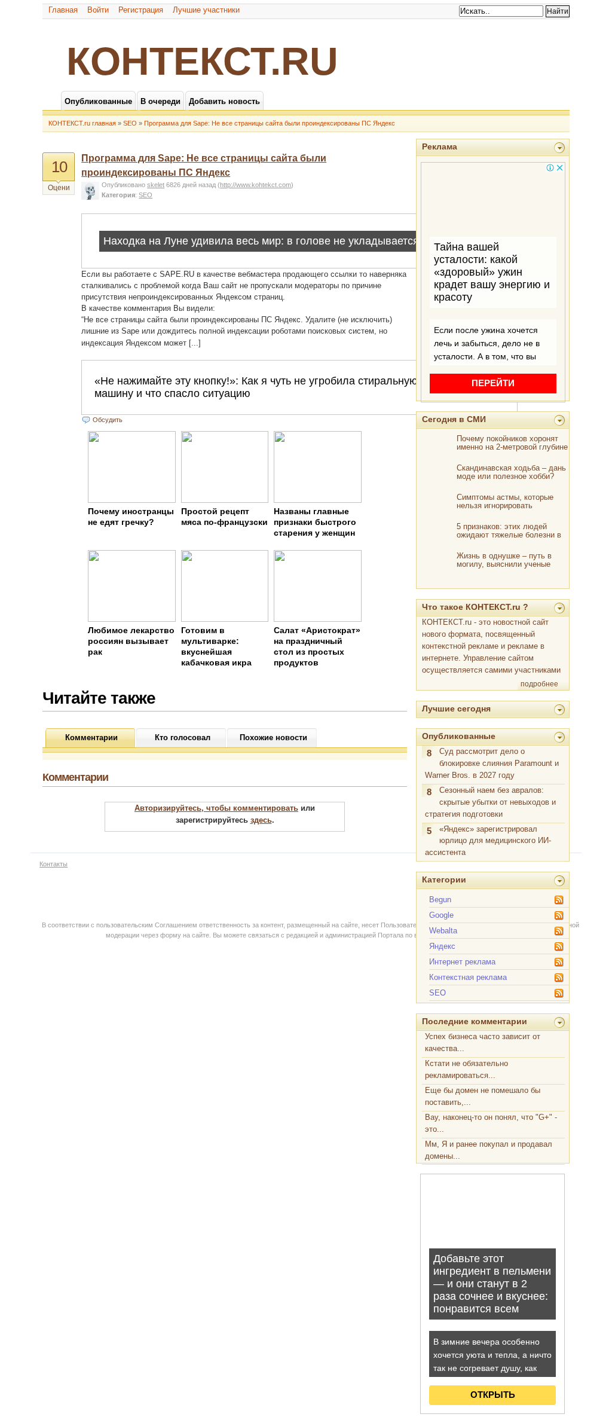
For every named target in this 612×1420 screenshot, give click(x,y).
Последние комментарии (474, 1021)
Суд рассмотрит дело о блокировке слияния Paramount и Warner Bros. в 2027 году (492, 763)
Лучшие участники (206, 9)
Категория (118, 195)
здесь (261, 820)
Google (441, 915)
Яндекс (442, 946)
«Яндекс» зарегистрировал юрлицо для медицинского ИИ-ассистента (488, 840)
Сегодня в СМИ (454, 419)
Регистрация (140, 9)
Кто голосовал (182, 737)
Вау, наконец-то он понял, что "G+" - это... (491, 1123)
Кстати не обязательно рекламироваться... (466, 1069)
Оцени (59, 188)
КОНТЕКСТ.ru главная (82, 123)
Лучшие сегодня (456, 708)
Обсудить (108, 419)
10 (59, 167)
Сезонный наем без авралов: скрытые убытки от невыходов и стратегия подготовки (490, 802)
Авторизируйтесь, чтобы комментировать (216, 808)
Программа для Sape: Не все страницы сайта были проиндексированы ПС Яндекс (269, 123)
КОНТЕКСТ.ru (202, 61)
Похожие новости (273, 737)
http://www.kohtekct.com (255, 184)
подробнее (539, 684)
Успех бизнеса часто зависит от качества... (482, 1042)
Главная (63, 9)
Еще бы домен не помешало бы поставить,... (482, 1096)
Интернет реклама (462, 961)
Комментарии (91, 737)
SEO (130, 123)
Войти (98, 9)
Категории (444, 879)
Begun (440, 899)
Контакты (53, 864)
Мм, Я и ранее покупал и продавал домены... (488, 1150)
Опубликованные (458, 736)
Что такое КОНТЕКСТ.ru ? (475, 607)
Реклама (439, 146)
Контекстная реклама (468, 977)
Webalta (443, 930)
